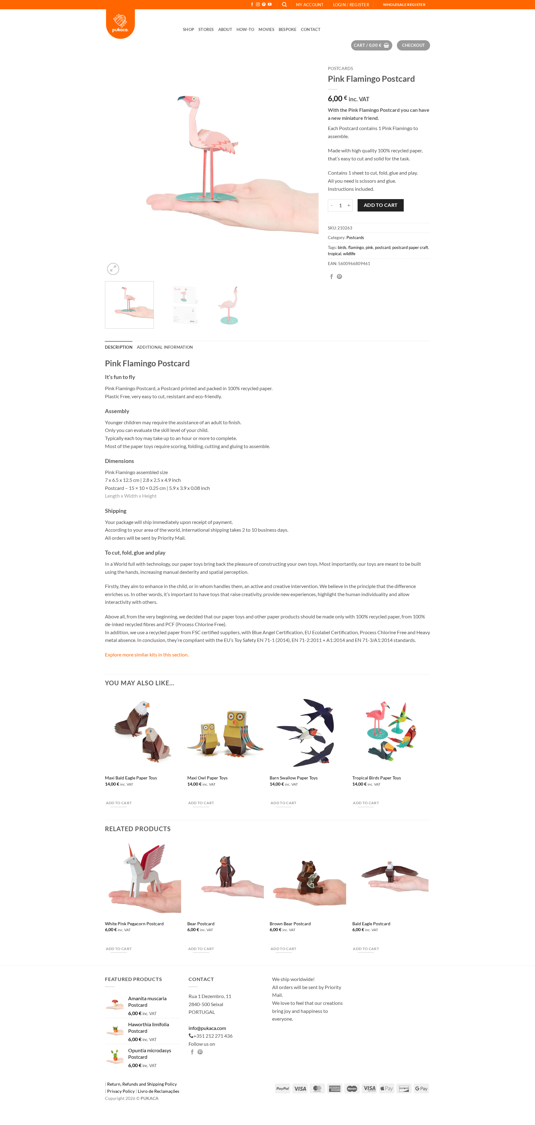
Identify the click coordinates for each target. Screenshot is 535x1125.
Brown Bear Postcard (290, 923)
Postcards (340, 68)
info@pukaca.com (207, 1028)
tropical (334, 253)
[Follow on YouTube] (270, 4)
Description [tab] (119, 347)
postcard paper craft (410, 247)
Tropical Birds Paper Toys (376, 777)
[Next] (306, 169)
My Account (310, 4)
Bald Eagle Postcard (371, 923)
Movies (266, 29)
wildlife (349, 253)
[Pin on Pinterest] (339, 277)
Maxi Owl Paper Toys (207, 777)
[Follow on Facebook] (252, 4)
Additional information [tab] (165, 347)
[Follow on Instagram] (258, 4)
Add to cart (381, 205)
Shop (188, 29)
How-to (245, 29)
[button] (351, 5)
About (225, 29)
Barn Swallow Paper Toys (294, 777)
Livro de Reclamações (158, 1091)
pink (369, 247)
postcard (382, 247)
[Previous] (117, 169)
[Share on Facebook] (331, 277)
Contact (311, 29)
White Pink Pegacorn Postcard (134, 923)
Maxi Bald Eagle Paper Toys (131, 777)
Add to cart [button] (119, 803)
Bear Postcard (201, 923)
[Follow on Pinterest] (264, 4)
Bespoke (288, 29)
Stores (206, 29)
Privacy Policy (121, 1091)
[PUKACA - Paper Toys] (139, 24)
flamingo (356, 247)
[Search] (284, 4)
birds (342, 247)
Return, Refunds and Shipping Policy (142, 1084)
